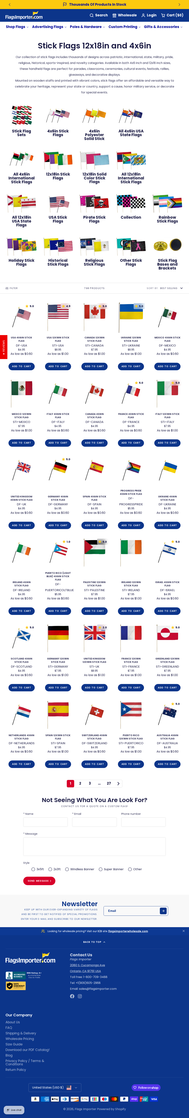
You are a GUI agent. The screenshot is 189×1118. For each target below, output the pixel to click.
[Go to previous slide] (9, 4)
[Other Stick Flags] (131, 252)
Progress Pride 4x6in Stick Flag (131, 493)
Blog (9, 1055)
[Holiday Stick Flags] (22, 252)
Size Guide (14, 1044)
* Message (30, 834)
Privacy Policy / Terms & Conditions (25, 1062)
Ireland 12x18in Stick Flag (131, 577)
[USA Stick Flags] (58, 208)
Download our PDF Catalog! (28, 1049)
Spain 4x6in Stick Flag (94, 493)
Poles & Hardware (86, 27)
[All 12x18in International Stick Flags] (131, 167)
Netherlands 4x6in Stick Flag (22, 735)
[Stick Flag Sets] (22, 122)
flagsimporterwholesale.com (128, 931)
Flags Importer (85, 1109)
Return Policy (16, 1069)
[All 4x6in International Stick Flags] (22, 167)
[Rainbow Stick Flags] (167, 208)
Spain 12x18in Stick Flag (58, 735)
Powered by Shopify (111, 1109)
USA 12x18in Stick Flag (58, 337)
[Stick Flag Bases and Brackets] (167, 254)
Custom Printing (123, 27)
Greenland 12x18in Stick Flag (167, 658)
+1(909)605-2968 (88, 983)
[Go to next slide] (179, 4)
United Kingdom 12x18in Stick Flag (94, 658)
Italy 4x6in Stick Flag (58, 414)
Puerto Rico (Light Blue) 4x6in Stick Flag (58, 577)
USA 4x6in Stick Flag (22, 337)
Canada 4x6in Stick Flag (94, 414)
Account (149, 15)
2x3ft (57, 869)
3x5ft (40, 869)
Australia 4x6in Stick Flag (167, 735)
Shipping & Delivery (21, 1033)
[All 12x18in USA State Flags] (22, 210)
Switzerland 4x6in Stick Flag (94, 735)
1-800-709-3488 (95, 977)
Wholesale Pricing (20, 1038)
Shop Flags (15, 27)
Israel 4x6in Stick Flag (167, 577)
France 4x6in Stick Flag (131, 414)
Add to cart (21, 366)
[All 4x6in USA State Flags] (131, 122)
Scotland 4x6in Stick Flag (22, 658)
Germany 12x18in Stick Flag (58, 658)
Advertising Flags (47, 27)
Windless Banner (82, 869)
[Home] (24, 15)
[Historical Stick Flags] (58, 252)
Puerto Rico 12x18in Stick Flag (131, 735)
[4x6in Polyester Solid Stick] (94, 124)
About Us (13, 1022)
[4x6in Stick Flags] (58, 122)
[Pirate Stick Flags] (94, 208)
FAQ (9, 1027)
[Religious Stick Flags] (94, 252)
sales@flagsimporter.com (98, 989)
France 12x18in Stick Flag (131, 658)
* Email (76, 814)
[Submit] (163, 911)
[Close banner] (183, 931)
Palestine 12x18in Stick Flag (94, 577)
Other (137, 869)
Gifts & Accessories (161, 27)
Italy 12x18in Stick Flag (167, 414)
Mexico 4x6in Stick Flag (167, 337)
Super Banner (114, 869)
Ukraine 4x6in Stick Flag (167, 493)
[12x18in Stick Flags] (58, 165)
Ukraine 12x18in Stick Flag (131, 337)
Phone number (131, 814)
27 (109, 783)
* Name (28, 814)
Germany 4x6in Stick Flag (58, 493)
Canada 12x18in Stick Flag (94, 337)
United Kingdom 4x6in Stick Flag (22, 493)
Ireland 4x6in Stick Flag (22, 577)
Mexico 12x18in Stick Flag (22, 414)
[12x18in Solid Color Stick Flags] (95, 167)
